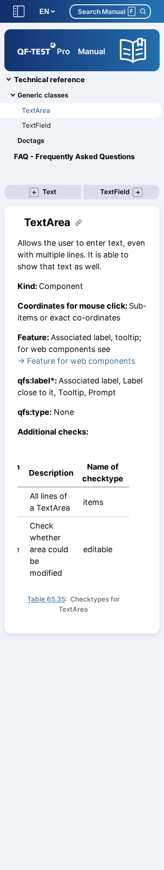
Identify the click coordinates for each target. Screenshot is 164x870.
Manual (91, 51)
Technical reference (49, 79)
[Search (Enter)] (143, 11)
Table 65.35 (46, 599)
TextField (36, 125)
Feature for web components (81, 360)
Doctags (30, 140)
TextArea (36, 110)
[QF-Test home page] (36, 50)
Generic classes (42, 95)
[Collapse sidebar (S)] (18, 11)
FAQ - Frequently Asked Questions (74, 156)
